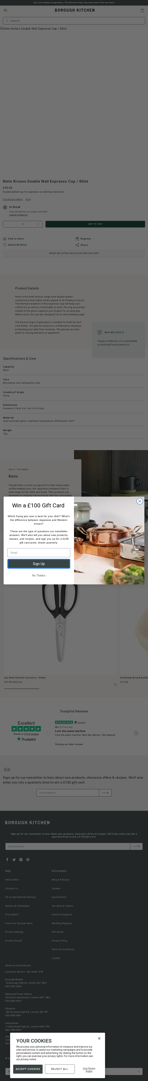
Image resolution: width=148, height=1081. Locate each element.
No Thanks (38, 575)
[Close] (99, 1038)
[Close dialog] (140, 501)
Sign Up (39, 564)
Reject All (59, 1069)
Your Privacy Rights (89, 1070)
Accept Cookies (28, 1069)
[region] (57, 1055)
